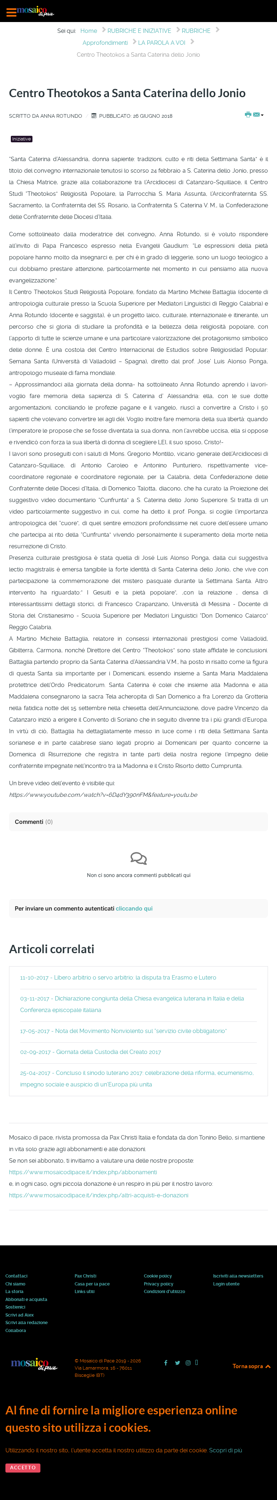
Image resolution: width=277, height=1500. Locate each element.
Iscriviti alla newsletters (238, 1276)
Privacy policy (158, 1284)
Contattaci (16, 1276)
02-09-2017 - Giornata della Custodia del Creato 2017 (90, 1052)
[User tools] (254, 115)
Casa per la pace (92, 1284)
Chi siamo (15, 1284)
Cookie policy (158, 1276)
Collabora (15, 1331)
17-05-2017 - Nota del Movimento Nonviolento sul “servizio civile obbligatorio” (123, 1031)
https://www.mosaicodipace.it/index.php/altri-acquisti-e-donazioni (98, 1195)
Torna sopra (248, 1366)
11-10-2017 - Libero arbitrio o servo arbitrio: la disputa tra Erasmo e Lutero (118, 977)
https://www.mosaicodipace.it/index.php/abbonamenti (83, 1172)
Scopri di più (225, 1450)
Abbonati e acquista (26, 1300)
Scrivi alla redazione (26, 1323)
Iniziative (21, 139)
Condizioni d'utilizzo (164, 1292)
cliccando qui (134, 908)
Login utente (226, 1284)
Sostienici (15, 1307)
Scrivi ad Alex (19, 1315)
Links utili (84, 1292)
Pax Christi (85, 1276)
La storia (14, 1292)
